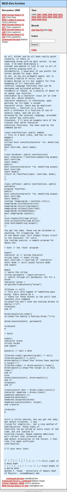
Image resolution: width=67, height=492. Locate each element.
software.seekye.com (33, 491)
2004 (44, 17)
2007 (60, 17)
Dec (50, 30)
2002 (33, 17)
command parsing (15, 478)
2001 (60, 14)
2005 (49, 17)
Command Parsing (11, 39)
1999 (49, 14)
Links (34, 50)
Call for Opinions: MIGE (13, 483)
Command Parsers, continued (16, 481)
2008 (33, 19)
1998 (44, 14)
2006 (55, 17)
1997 (39, 14)
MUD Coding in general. (13, 20)
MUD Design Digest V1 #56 (15, 486)
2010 (44, 19)
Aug (33, 30)
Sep (38, 30)
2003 (39, 17)
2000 (55, 14)
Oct (42, 30)
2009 (39, 19)
